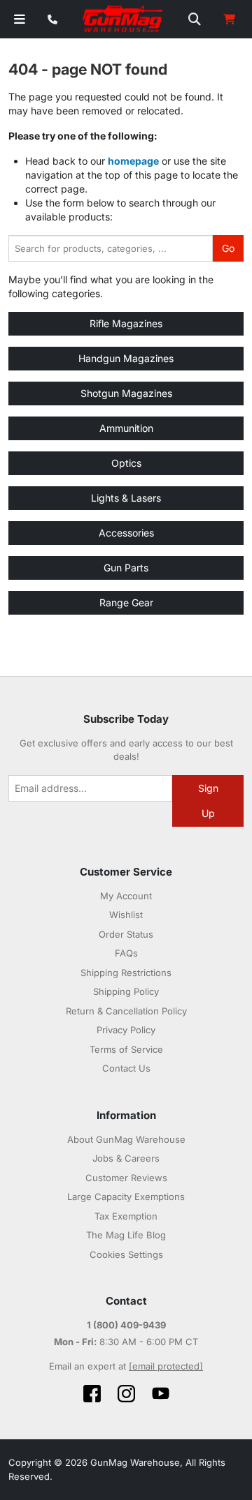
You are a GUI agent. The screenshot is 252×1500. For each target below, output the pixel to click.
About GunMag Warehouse (126, 1139)
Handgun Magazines (126, 358)
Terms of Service (126, 1049)
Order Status (126, 934)
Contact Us (126, 1068)
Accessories (126, 533)
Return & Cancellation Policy (126, 1011)
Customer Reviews (126, 1177)
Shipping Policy (126, 991)
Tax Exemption (126, 1216)
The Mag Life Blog (126, 1234)
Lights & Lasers (126, 498)
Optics (126, 463)
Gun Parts (126, 567)
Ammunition (126, 428)
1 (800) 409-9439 (126, 1324)
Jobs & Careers (126, 1158)
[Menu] (19, 19)
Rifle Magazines (126, 323)
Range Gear (126, 602)
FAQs (126, 953)
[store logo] (123, 19)
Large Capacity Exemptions (126, 1196)
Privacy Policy (126, 1029)
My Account (126, 895)
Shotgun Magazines (126, 393)
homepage (133, 161)
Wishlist (126, 914)
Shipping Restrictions (126, 972)
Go (228, 248)
